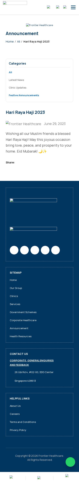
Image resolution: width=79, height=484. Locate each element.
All (10, 72)
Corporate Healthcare (23, 320)
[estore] (12, 478)
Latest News (16, 80)
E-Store (49, 7)
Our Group (16, 288)
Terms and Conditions (23, 422)
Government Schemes (23, 312)
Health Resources (20, 336)
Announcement (19, 328)
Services (15, 304)
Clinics (14, 296)
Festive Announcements (24, 95)
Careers (15, 414)
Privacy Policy (18, 430)
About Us (15, 406)
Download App (39, 478)
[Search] (66, 7)
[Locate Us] (67, 478)
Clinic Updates (17, 87)
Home (13, 280)
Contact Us (58, 7)
